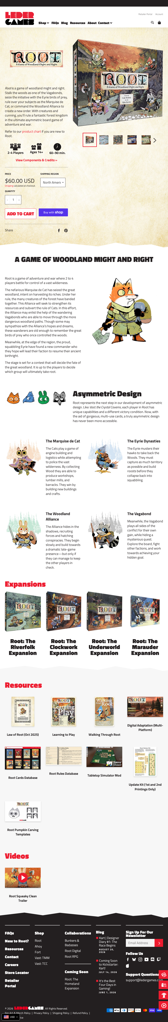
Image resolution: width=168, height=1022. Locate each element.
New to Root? (17, 941)
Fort (38, 952)
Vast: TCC (41, 963)
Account (159, 14)
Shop (43, 22)
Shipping (9, 185)
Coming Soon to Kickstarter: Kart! (108, 965)
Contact (104, 22)
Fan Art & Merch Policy (18, 1013)
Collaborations (78, 933)
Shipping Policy (60, 1013)
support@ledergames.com (144, 980)
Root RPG (71, 956)
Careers (11, 965)
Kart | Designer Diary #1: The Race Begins (109, 944)
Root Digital (73, 950)
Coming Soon (76, 972)
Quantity (10, 191)
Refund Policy (80, 1013)
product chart (31, 131)
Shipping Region (49, 173)
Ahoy (38, 946)
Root (38, 940)
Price (8, 173)
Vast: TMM (42, 957)
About (92, 22)
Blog (64, 22)
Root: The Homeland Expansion (72, 984)
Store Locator (17, 972)
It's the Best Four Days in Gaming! (107, 986)
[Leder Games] (28, 1008)
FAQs (55, 22)
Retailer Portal (145, 14)
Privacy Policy (41, 1013)
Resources (77, 22)
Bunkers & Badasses (72, 943)
